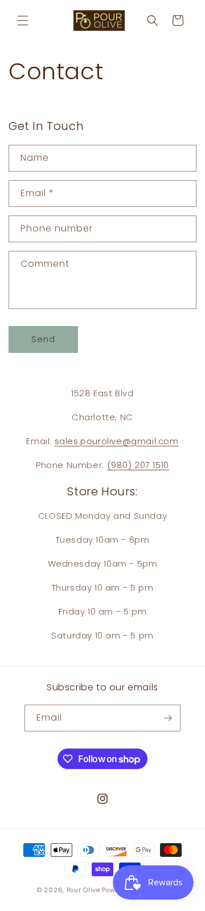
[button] (22, 20)
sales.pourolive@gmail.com (117, 441)
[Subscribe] (167, 718)
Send (43, 339)
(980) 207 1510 (138, 465)
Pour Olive (83, 889)
